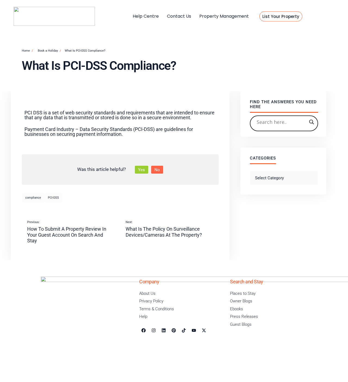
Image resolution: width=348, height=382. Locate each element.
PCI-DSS (53, 197)
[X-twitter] (204, 330)
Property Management (224, 16)
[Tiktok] (183, 330)
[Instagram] (153, 330)
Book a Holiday (48, 50)
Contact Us (179, 16)
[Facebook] (143, 330)
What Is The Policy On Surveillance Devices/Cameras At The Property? (164, 229)
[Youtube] (193, 330)
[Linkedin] (163, 330)
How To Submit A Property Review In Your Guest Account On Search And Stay (66, 231)
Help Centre (146, 16)
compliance (33, 197)
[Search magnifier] (311, 122)
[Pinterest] (173, 330)
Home (26, 50)
